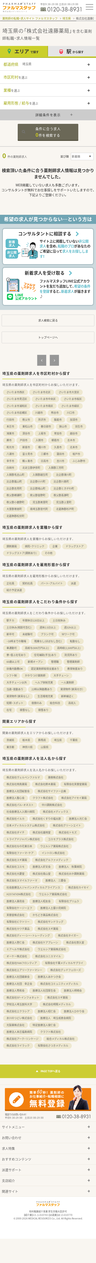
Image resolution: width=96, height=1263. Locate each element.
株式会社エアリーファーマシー (24, 970)
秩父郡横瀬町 (14, 495)
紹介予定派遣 (14, 590)
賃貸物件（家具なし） (18, 696)
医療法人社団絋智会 (18, 791)
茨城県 (10, 740)
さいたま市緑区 (70, 406)
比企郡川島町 (61, 481)
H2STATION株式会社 (19, 894)
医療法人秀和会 (15, 990)
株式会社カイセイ (78, 887)
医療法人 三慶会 (55, 880)
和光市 (10, 447)
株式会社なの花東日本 (19, 846)
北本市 (74, 447)
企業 (55, 546)
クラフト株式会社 (43, 798)
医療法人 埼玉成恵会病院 (55, 1018)
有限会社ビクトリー (18, 922)
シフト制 (12, 675)
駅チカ (10, 620)
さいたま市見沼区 (17, 399)
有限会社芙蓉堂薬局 (75, 784)
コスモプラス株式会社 (61, 839)
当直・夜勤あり (15, 689)
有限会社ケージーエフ (19, 908)
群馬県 (42, 740)
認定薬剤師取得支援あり (45, 669)
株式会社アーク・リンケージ (22, 1039)
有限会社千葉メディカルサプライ (64, 963)
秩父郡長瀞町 (61, 495)
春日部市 (46, 426)
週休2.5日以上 (48, 627)
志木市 (71, 440)
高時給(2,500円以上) (69, 648)
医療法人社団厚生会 (44, 990)
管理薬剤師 (73, 662)
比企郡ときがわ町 (64, 488)
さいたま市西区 (15, 392)
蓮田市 (60, 454)
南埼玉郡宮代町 (39, 509)
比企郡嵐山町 (14, 481)
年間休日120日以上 (33, 620)
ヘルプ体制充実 (44, 682)
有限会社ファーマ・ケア (20, 853)
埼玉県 (66, 18)
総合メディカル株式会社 (61, 1039)
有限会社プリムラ (69, 901)
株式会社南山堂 (42, 874)
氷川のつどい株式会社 (19, 1018)
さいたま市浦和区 (17, 406)
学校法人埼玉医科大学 (21, 1004)
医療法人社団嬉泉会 (18, 977)
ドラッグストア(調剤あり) (22, 553)
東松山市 (27, 426)
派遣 (73, 583)
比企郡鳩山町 (37, 488)
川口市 (71, 413)
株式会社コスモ (15, 867)
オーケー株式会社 (17, 956)
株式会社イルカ (15, 819)
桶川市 (42, 447)
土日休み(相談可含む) (19, 627)
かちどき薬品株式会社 (45, 915)
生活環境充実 (45, 696)
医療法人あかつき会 (49, 977)
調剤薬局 (12, 546)
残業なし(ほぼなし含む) (48, 641)
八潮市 (10, 454)
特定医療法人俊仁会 (44, 1025)
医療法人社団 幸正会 (19, 984)
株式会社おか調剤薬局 (71, 874)
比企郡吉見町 (14, 488)
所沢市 (42, 420)
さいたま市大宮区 (69, 392)
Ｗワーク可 (68, 634)
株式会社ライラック (18, 1046)
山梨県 (44, 747)
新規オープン (35, 662)
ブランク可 (47, 634)
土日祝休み (59, 620)
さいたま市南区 (44, 406)
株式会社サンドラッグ (50, 922)
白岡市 (10, 468)
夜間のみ (36, 703)
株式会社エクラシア (18, 1011)
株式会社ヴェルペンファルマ (23, 777)
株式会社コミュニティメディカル (59, 984)
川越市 (39, 413)
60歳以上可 (13, 662)
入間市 (39, 440)
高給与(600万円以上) (37, 648)
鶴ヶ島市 (27, 461)
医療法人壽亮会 (15, 901)
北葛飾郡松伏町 (15, 516)
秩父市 (26, 420)
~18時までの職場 (16, 641)
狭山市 (63, 426)
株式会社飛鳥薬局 (17, 784)
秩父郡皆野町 (37, 495)
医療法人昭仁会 (47, 1011)
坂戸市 (76, 454)
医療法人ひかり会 (74, 1011)
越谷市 (74, 433)
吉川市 (60, 461)
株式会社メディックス (55, 812)
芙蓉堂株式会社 (15, 915)
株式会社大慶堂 (15, 874)
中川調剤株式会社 (52, 805)
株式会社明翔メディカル (57, 1004)
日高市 (44, 461)
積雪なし (25, 710)
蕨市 (9, 440)
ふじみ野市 (78, 461)
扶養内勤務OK (15, 669)
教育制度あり (75, 669)
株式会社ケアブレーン (45, 942)
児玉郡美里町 (40, 502)
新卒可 (10, 634)
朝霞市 (55, 440)
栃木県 (26, 740)
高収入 (72, 703)
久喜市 (58, 447)
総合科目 (55, 703)
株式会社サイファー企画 (52, 791)
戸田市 (23, 440)
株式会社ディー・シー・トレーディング (28, 935)
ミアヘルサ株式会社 (18, 949)
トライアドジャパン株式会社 (23, 839)
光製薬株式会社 (15, 1025)
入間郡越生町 (40, 475)
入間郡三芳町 (56, 468)
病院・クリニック (34, 546)
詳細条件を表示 (48, 114)
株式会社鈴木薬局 (45, 784)
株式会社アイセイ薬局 (74, 798)
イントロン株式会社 (53, 853)
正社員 (10, 583)
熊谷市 (55, 413)
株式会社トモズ (68, 832)
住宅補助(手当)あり (45, 655)
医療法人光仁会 (78, 819)
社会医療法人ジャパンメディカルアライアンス (33, 887)
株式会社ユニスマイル (48, 956)
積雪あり (43, 710)
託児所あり (71, 655)
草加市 (58, 433)
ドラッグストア (75, 546)
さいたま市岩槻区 (17, 413)
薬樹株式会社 (55, 777)
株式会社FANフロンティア (22, 963)
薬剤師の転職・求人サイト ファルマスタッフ (30, 18)
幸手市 (10, 461)
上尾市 (42, 433)
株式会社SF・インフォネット (23, 997)
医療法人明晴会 (73, 990)
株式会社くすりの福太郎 (47, 819)
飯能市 (58, 420)
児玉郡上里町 (64, 502)
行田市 (10, 420)
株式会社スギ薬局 (17, 860)
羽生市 (79, 426)
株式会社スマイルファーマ (22, 880)
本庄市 (10, 426)
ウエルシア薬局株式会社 (54, 846)
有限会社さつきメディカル (53, 1046)
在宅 (9, 710)
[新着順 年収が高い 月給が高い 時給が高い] (82, 156)
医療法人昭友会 (42, 901)
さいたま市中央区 (45, 399)
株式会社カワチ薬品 (18, 929)
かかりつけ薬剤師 (35, 675)
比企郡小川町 (37, 481)
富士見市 (27, 454)
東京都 (10, 747)
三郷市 (44, 454)
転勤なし (75, 641)
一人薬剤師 (67, 682)
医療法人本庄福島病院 (19, 1032)
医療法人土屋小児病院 (53, 908)
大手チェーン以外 (17, 682)
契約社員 (27, 583)
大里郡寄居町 (14, 509)
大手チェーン (61, 675)
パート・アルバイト (52, 583)
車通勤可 (12, 648)
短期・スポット (15, 703)
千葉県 (74, 740)
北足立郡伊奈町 (31, 468)
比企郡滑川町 (64, 475)
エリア (26, 51)
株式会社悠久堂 (75, 942)
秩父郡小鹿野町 (15, 502)
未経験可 (27, 634)
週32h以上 (70, 627)
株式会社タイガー (68, 935)
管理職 (55, 662)
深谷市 (26, 433)
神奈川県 (27, 747)
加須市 (74, 420)
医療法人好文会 (42, 867)
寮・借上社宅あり (16, 655)
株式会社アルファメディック (51, 860)
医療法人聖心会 (15, 798)
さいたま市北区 (42, 392)
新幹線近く (67, 696)
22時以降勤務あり (41, 689)
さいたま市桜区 (73, 399)
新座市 (26, 447)
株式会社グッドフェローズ (65, 970)
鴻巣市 (10, 433)
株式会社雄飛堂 (42, 832)
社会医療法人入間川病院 (21, 812)
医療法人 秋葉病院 (70, 867)
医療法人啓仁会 (15, 942)
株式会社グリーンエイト (67, 825)
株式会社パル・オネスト (20, 805)
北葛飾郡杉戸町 (65, 509)
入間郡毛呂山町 (15, 475)
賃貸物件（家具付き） (71, 689)
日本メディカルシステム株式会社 (26, 825)
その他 (48, 553)
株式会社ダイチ (15, 832)
